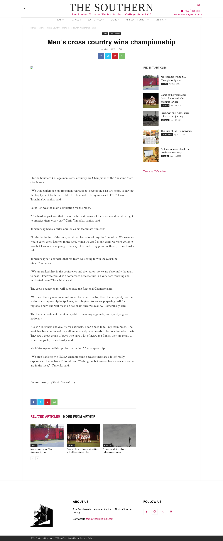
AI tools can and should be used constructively (175, 150)
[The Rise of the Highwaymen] (151, 136)
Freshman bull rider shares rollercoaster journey (175, 114)
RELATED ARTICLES (45, 416)
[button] (24, 9)
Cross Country (53, 28)
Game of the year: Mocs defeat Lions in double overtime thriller (173, 98)
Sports (41, 28)
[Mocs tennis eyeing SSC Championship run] (47, 435)
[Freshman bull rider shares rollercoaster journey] (119, 435)
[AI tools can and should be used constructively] (151, 154)
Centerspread (167, 134)
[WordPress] (171, 512)
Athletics (107, 445)
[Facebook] (101, 56)
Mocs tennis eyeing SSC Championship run (173, 78)
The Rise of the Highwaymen (176, 131)
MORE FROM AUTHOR (79, 416)
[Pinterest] (115, 56)
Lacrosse (71, 445)
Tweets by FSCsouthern (154, 171)
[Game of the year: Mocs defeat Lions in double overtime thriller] (83, 435)
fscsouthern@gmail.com (99, 519)
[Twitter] (108, 56)
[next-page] (37, 458)
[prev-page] (32, 458)
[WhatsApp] (122, 56)
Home (33, 28)
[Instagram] (198, 5)
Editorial (165, 156)
